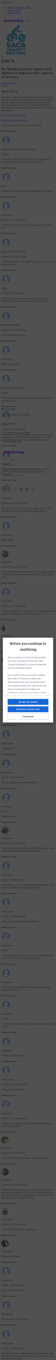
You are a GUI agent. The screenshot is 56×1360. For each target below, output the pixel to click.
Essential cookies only (28, 709)
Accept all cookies (28, 701)
